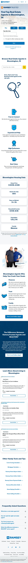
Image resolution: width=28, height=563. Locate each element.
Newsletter (18, 541)
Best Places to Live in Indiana (10, 381)
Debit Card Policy (6, 552)
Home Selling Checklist (13, 493)
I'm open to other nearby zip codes (14, 39)
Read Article (13, 395)
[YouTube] (16, 547)
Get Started (4, 541)
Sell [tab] (14, 28)
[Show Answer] (25, 511)
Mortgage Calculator (13, 467)
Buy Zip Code (7, 31)
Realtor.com (19, 234)
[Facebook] (8, 547)
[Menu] (25, 2)
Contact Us (13, 541)
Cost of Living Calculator (13, 462)
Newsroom (24, 541)
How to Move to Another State (11, 408)
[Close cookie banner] (26, 558)
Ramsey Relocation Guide (13, 485)
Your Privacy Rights (20, 552)
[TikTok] (12, 547)
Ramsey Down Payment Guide (13, 480)
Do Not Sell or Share (8, 554)
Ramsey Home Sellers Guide (13, 476)
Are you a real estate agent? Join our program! (13, 47)
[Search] (18, 2)
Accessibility (21, 554)
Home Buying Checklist (13, 489)
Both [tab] (22, 28)
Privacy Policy (4, 561)
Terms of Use (10, 561)
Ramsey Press (12, 543)
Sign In (22, 1)
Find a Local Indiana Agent (14, 316)
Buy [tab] (6, 28)
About (17, 543)
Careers (8, 541)
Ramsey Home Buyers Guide (13, 471)
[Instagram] (19, 547)
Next (14, 43)
